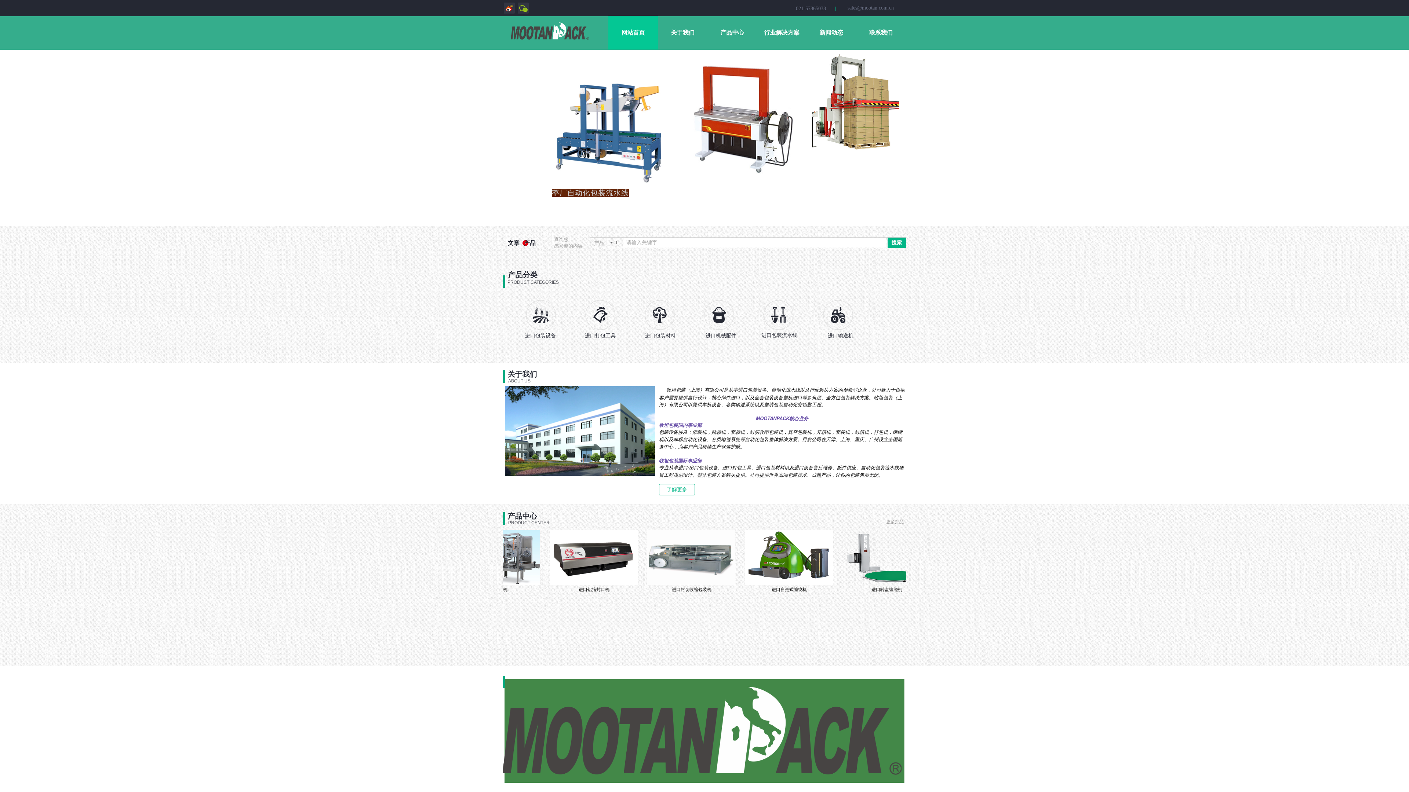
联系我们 (881, 32)
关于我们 (683, 32)
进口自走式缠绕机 (766, 589)
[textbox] (754, 242)
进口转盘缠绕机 (863, 589)
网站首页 (633, 32)
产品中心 (732, 32)
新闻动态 (831, 32)
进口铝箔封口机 (571, 589)
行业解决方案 (782, 32)
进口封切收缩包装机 (668, 589)
